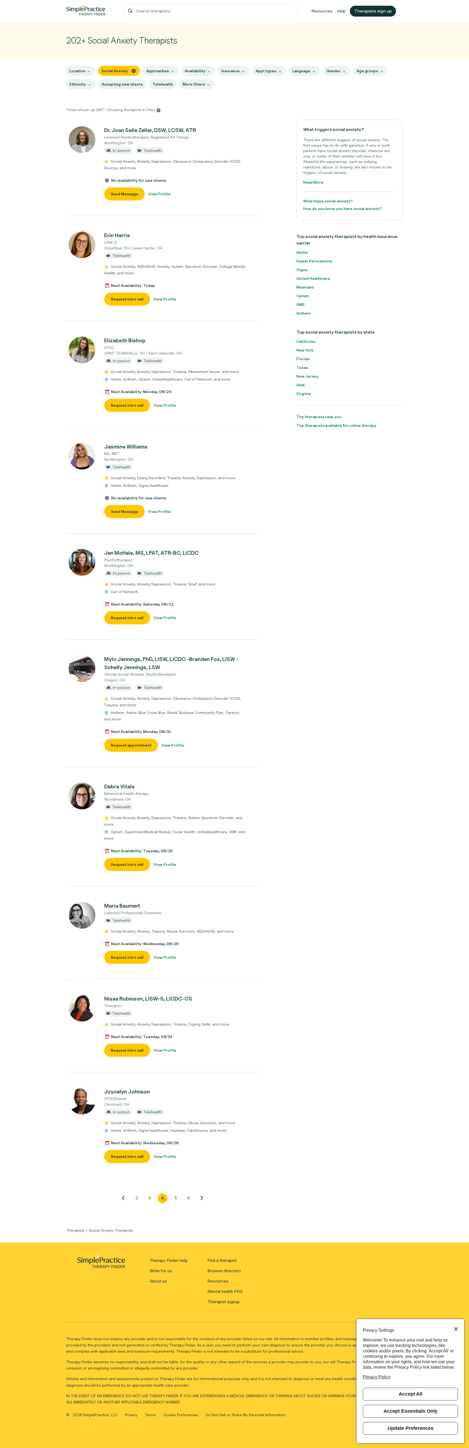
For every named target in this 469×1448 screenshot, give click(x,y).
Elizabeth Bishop (124, 340)
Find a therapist (222, 1260)
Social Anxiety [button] (115, 70)
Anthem (303, 313)
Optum (302, 295)
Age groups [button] (367, 70)
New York (304, 350)
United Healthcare (313, 278)
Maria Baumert (122, 905)
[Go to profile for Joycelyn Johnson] (82, 1101)
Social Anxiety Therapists (111, 1230)
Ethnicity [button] (77, 84)
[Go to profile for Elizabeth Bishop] (82, 349)
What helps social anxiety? (328, 201)
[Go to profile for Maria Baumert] (82, 915)
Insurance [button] (230, 70)
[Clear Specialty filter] (134, 70)
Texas (302, 367)
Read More (313, 182)
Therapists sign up (373, 11)
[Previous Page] (123, 1198)
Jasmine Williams (125, 446)
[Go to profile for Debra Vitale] (82, 796)
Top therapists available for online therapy (336, 425)
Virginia (303, 393)
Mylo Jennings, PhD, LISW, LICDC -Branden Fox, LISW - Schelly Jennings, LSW (171, 663)
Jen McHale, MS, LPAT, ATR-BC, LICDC (151, 553)
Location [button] (77, 70)
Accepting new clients (122, 84)
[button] (162, 163)
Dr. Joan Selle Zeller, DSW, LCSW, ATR (150, 130)
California (305, 341)
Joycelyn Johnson (127, 1091)
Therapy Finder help (169, 1260)
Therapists (75, 1230)
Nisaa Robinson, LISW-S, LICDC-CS (148, 998)
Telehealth (163, 84)
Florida (302, 358)
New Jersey (307, 376)
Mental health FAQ (224, 1291)
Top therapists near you (318, 416)
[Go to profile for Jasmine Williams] (82, 456)
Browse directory (224, 1270)
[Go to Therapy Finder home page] (85, 11)
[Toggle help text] (158, 110)
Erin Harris (117, 235)
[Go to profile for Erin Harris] (82, 244)
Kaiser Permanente (314, 261)
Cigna (301, 269)
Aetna (301, 252)
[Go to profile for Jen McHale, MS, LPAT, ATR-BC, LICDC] (82, 562)
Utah (300, 385)
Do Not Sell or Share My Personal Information (246, 1414)
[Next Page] (202, 1198)
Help (341, 11)
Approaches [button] (157, 70)
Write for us (161, 1270)
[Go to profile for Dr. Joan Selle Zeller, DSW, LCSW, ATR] (82, 139)
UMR (300, 304)
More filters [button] (194, 84)
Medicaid (304, 287)
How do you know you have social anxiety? (342, 208)
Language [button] (301, 70)
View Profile (159, 194)
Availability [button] (195, 70)
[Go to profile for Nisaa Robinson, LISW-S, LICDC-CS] (82, 1008)
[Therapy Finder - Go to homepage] (101, 1263)
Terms (151, 1414)
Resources (321, 11)
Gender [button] (333, 70)
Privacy (131, 1414)
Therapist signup (223, 1301)
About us (158, 1281)
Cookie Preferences (180, 1414)
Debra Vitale (119, 786)
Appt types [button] (266, 70)
